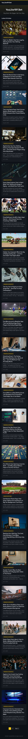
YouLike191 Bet (7, 3)
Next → (17, 728)
